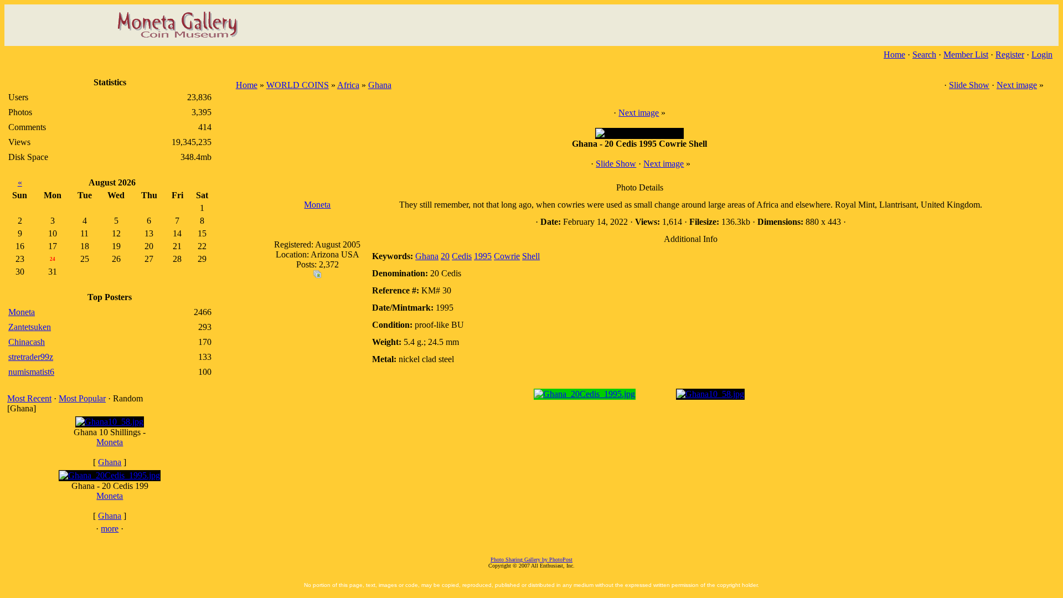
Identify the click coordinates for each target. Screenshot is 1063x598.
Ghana (109, 462)
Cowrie (507, 256)
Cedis (462, 256)
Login (1041, 54)
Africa (348, 85)
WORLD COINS (297, 85)
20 (445, 256)
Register (1009, 54)
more (109, 528)
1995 (483, 256)
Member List (965, 54)
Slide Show (969, 85)
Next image (1017, 85)
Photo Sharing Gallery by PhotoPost (531, 559)
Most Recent (29, 398)
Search (924, 54)
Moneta (109, 442)
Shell (531, 256)
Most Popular (82, 398)
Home (894, 54)
